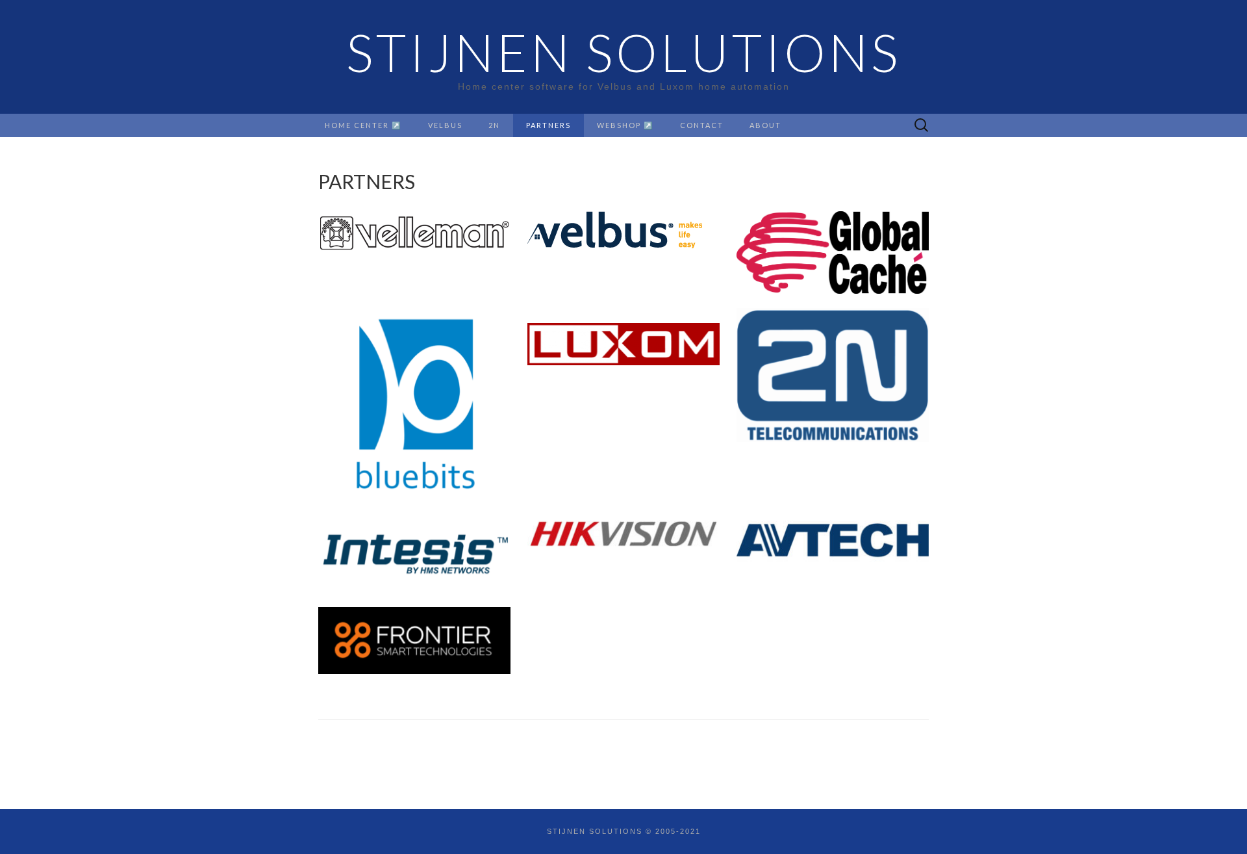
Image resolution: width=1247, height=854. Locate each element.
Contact (702, 125)
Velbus (445, 125)
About (765, 125)
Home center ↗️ (363, 125)
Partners (548, 125)
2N (494, 125)
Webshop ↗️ (625, 125)
